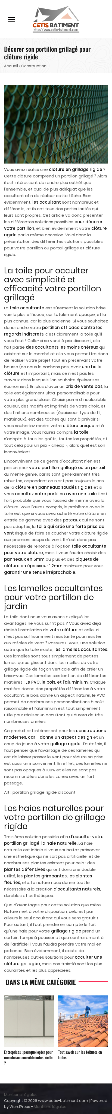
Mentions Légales (21, 1094)
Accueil (11, 66)
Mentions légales (50, 1106)
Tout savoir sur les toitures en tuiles (80, 1054)
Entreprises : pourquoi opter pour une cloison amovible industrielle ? (28, 1057)
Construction (33, 66)
